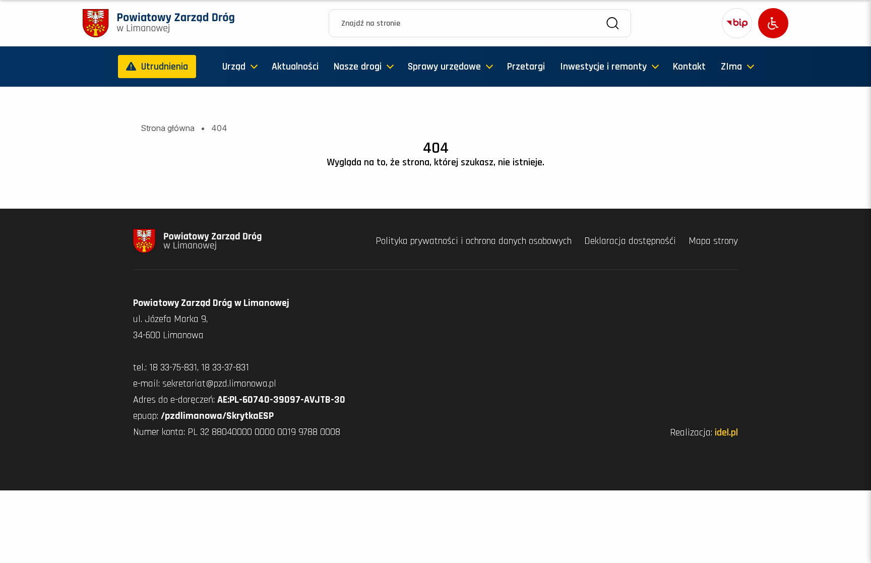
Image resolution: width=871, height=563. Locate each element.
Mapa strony (713, 240)
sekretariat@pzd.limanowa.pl (219, 383)
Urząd (233, 66)
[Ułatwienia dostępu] (773, 23)
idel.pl (726, 432)
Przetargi (526, 66)
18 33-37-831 (225, 367)
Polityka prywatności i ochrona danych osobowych (475, 240)
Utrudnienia (164, 66)
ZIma (731, 66)
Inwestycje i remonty (603, 66)
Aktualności (295, 66)
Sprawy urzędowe (444, 66)
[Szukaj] (612, 23)
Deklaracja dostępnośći (631, 240)
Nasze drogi (358, 66)
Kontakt (689, 66)
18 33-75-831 (173, 367)
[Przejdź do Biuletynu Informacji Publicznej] (737, 23)
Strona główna (168, 128)
